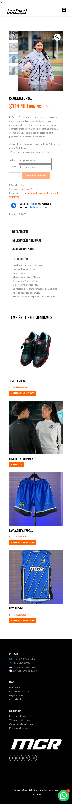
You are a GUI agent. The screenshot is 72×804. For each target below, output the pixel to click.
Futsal (23, 192)
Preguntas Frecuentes (20, 727)
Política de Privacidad (20, 716)
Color (13, 166)
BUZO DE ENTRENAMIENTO (22, 459)
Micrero (40, 192)
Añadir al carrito (36, 175)
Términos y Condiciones (21, 720)
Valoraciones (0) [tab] (23, 249)
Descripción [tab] (20, 232)
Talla (12, 160)
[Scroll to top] (39, 791)
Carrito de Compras (19, 691)
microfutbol (52, 192)
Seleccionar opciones (23, 393)
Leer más (17, 464)
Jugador (25, 188)
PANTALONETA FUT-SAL (21, 530)
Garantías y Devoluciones (22, 724)
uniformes (15, 196)
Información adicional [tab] (26, 240)
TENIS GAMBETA (17, 381)
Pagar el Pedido (17, 695)
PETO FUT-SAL (16, 608)
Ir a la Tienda (15, 699)
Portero (34, 188)
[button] (57, 37)
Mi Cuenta (14, 687)
